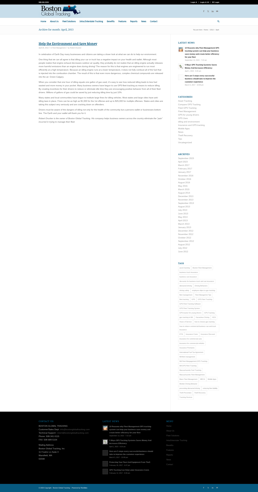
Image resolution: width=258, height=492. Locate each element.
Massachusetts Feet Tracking (190, 370)
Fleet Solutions (172, 435)
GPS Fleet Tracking (205, 299)
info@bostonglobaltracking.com (75, 429)
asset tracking (184, 268)
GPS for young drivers (188, 115)
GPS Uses (183, 118)
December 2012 (185, 231)
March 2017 (183, 165)
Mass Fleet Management (188, 379)
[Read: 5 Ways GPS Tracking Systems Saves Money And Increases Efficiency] (180, 66)
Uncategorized (185, 142)
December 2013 (185, 196)
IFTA (181, 334)
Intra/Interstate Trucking (176, 440)
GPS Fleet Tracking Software (190, 304)
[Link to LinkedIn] (212, 11)
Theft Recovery (185, 135)
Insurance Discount (208, 334)
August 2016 (184, 182)
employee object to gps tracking (203, 290)
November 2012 (185, 234)
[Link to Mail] (217, 11)
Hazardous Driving (202, 317)
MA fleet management (187, 357)
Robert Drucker (75, 48)
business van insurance (188, 277)
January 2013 (184, 227)
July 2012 (182, 248)
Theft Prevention (185, 393)
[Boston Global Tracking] (60, 11)
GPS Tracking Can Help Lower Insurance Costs (129, 470)
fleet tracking (184, 299)
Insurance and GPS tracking (191, 125)
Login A (194, 2)
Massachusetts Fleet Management (192, 375)
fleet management (185, 295)
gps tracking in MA (186, 317)
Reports (169, 455)
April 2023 (183, 162)
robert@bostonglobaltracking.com (73, 433)
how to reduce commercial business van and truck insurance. (197, 328)
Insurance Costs (192, 334)
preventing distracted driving (189, 388)
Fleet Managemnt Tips (203, 295)
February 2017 (185, 168)
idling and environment (189, 121)
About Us (170, 431)
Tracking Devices (185, 397)
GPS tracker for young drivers (190, 313)
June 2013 (183, 213)
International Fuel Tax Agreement (191, 352)
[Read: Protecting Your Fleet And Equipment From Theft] (105, 463)
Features (170, 450)
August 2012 (184, 244)
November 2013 (185, 199)
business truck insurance (188, 272)
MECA (202, 379)
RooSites (84, 488)
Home (168, 426)
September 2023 (186, 158)
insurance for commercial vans (190, 339)
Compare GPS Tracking (189, 104)
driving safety (184, 290)
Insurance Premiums (187, 348)
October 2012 (184, 237)
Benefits (169, 445)
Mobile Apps (184, 128)
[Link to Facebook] (203, 11)
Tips (180, 139)
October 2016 (184, 179)
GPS (193, 299)
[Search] (217, 21)
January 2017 (184, 172)
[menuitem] (194, 2)
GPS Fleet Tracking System (189, 308)
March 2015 (183, 189)
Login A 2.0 (204, 2)
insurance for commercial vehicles (191, 343)
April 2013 (183, 220)
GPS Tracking (209, 313)
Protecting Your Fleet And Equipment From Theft (129, 462)
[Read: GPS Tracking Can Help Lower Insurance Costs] (105, 471)
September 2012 (186, 241)
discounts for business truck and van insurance (196, 281)
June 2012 (183, 251)
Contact (169, 464)
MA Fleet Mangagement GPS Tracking (193, 361)
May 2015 (183, 186)
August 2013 (184, 206)
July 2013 (182, 210)
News (180, 132)
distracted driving (185, 286)
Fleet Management (59, 48)
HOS (214, 317)
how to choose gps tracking (205, 322)
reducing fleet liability (210, 388)
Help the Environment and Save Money (68, 44)
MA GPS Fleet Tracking (187, 366)
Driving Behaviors (201, 286)
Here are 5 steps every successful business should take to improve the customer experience (200, 79)
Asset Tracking (185, 101)
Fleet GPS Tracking (187, 108)
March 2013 (183, 224)
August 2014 (184, 193)
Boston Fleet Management (202, 268)
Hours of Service (185, 322)
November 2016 (185, 175)
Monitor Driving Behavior (188, 384)
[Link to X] (208, 11)
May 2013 (183, 217)
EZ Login (215, 2)
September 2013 (186, 203)
